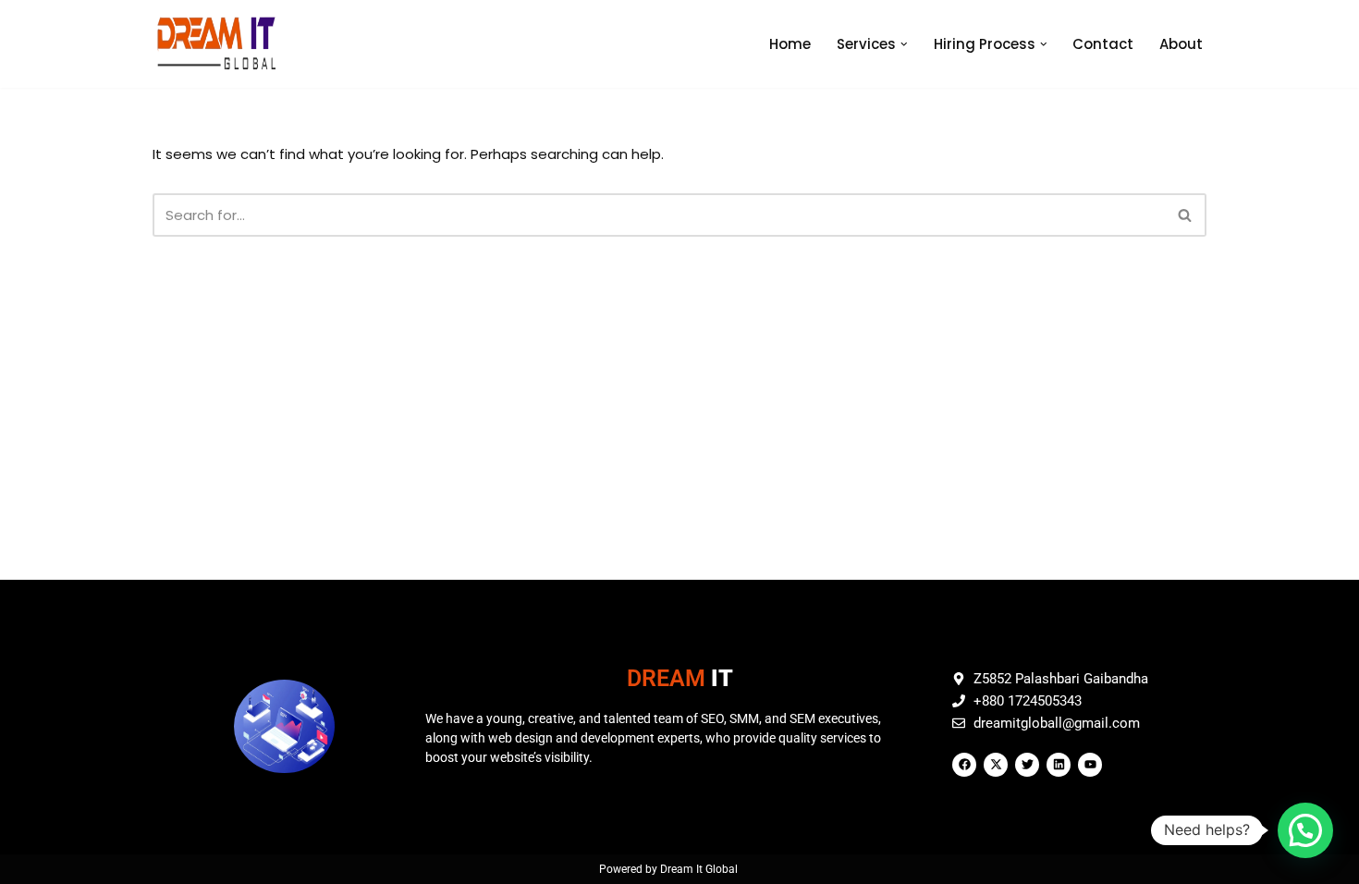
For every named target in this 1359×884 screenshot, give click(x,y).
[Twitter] (1027, 765)
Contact (1102, 44)
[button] (904, 44)
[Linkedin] (1059, 765)
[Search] (1185, 215)
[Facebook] (964, 765)
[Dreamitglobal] (221, 44)
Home (790, 44)
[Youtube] (1090, 765)
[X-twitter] (996, 765)
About (1181, 44)
